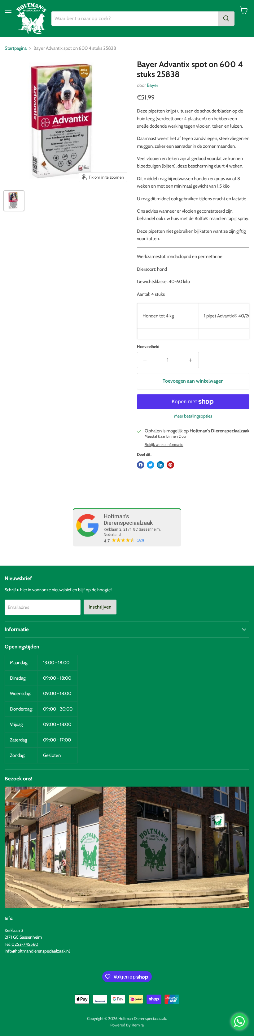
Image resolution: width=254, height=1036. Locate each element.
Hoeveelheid (148, 346)
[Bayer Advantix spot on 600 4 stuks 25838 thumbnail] (14, 201)
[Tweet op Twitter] (150, 465)
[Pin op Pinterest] (170, 465)
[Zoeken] (226, 18)
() (140, 540)
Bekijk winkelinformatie (164, 445)
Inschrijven (100, 607)
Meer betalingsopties (193, 416)
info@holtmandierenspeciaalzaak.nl (37, 951)
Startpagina (16, 48)
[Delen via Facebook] (140, 465)
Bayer (152, 85)
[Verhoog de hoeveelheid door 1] (191, 360)
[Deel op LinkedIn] (160, 465)
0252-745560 (24, 944)
